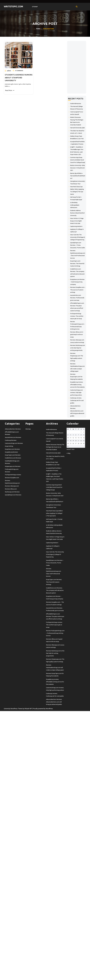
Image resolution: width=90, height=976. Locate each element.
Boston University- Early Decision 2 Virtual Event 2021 (77, 168)
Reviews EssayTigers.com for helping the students (76, 376)
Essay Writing (9, 446)
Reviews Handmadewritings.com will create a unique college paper (55, 667)
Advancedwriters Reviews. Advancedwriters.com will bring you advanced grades (77, 411)
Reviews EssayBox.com (12, 477)
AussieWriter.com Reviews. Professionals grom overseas (77, 298)
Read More (8, 90)
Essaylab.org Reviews (11, 452)
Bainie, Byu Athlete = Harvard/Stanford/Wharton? (77, 176)
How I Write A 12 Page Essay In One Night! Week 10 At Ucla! (76, 221)
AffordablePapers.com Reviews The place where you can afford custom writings (55, 616)
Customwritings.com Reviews (14, 443)
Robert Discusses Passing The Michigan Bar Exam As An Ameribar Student (55, 447)
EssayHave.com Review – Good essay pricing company (77, 282)
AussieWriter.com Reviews (13, 437)
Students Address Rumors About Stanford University (18, 77)
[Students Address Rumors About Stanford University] (18, 55)
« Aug (68, 453)
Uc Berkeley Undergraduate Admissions (74, 205)
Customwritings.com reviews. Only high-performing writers (76, 392)
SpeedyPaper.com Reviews (13, 495)
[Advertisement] (76, 67)
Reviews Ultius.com (11, 489)
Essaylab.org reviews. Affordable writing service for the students (77, 384)
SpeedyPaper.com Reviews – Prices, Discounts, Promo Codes (77, 245)
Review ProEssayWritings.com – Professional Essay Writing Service (55, 633)
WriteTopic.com (13, 6)
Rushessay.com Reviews (12, 492)
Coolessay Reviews (10, 440)
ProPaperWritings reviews (13, 474)
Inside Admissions (75, 103)
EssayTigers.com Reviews (12, 455)
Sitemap (35, 6)
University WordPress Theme (13, 708)
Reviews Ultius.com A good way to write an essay (76, 334)
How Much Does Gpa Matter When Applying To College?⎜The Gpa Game (54, 513)
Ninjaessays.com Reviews (12, 466)
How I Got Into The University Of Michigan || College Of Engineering (77, 237)
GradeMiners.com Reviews (13, 458)
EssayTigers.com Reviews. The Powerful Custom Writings (77, 263)
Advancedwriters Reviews (13, 429)
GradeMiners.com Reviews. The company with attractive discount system (55, 590)
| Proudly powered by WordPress (42, 708)
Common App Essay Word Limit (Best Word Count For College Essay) (77, 160)
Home (38, 28)
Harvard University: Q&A (77, 127)
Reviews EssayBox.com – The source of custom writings (77, 290)
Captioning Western (76, 226)
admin (9, 70)
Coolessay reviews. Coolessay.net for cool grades (77, 400)
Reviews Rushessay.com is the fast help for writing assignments (77, 348)
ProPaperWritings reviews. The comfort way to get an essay (76, 316)
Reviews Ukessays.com (12, 486)
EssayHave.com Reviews (12, 449)
